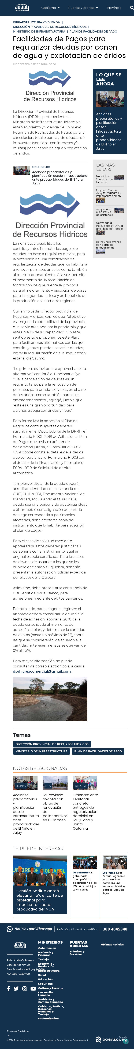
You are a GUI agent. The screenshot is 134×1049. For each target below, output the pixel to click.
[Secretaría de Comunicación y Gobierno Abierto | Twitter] (16, 988)
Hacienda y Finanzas (45, 954)
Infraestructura (48, 970)
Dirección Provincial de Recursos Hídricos (52, 744)
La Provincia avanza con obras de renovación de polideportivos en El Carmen (108, 247)
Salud (42, 975)
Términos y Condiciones (18, 1031)
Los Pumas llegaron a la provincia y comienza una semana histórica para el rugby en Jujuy (114, 883)
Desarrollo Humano (45, 994)
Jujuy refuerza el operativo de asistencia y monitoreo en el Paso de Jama (104, 216)
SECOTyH (81, 785)
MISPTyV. (102, 110)
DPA (48, 785)
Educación (45, 979)
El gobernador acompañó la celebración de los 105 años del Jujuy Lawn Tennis (85, 881)
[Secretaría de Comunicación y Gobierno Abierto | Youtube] (33, 988)
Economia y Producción (46, 965)
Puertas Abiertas (81, 8)
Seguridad (45, 983)
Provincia (114, 8)
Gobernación (47, 948)
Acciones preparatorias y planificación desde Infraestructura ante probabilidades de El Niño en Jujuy (59, 177)
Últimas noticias (112, 944)
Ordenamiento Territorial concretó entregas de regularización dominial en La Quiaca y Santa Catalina (85, 812)
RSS (9, 1035)
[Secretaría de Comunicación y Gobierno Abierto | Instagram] (24, 988)
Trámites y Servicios (77, 953)
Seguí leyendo (41, 167)
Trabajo (43, 959)
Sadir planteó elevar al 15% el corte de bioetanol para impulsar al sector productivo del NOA (39, 900)
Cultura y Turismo (50, 988)
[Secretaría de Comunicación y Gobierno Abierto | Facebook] (8, 988)
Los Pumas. (110, 872)
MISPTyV (21, 785)
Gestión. (24, 891)
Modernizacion (48, 1018)
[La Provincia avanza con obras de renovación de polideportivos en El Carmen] (55, 788)
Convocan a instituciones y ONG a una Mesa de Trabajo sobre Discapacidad (109, 227)
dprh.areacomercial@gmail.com (42, 671)
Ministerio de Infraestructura (42, 751)
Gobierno (49, 8)
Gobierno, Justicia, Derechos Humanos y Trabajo (51, 1010)
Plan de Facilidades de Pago (98, 751)
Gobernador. (82, 872)
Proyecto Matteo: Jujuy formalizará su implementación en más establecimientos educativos (108, 197)
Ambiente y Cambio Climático (50, 1001)
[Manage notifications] (126, 1041)
